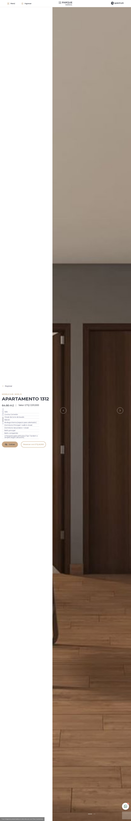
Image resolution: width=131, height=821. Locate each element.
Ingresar (28, 3)
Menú (12, 3)
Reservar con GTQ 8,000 (33, 444)
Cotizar (12, 444)
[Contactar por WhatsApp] (125, 806)
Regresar (8, 386)
